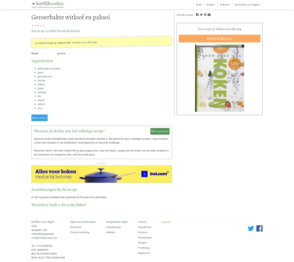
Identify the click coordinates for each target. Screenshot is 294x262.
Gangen (142, 242)
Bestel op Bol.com (219, 38)
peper (41, 88)
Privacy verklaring (79, 232)
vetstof (41, 100)
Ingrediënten (145, 227)
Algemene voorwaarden (83, 222)
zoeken (50, 3)
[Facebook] (197, 14)
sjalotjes (42, 92)
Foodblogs (144, 247)
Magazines (144, 253)
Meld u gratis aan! (160, 131)
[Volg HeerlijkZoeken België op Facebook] (259, 229)
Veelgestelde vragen (117, 222)
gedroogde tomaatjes (49, 68)
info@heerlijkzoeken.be (44, 237)
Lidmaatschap (113, 227)
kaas (40, 72)
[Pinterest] (205, 14)
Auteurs (142, 222)
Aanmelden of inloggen (247, 4)
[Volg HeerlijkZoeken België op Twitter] (250, 229)
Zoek (199, 4)
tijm (39, 96)
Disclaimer (76, 227)
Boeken (211, 4)
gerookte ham (45, 76)
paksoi (41, 84)
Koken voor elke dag (85, 42)
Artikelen (225, 4)
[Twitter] (201, 14)
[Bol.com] (101, 182)
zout (40, 108)
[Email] (209, 14)
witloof (41, 104)
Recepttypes (145, 237)
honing (41, 80)
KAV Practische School (65, 31)
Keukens (143, 232)
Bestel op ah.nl (39, 117)
